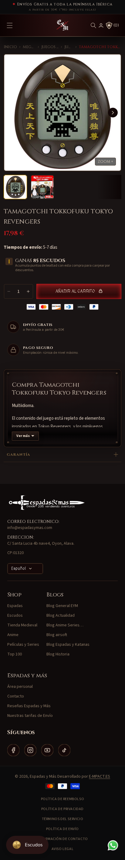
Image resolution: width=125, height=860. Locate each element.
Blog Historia (57, 654)
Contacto (15, 696)
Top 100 (14, 654)
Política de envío (62, 829)
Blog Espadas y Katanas (68, 645)
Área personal (20, 687)
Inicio (10, 47)
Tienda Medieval (22, 625)
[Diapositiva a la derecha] (113, 112)
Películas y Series (23, 645)
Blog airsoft (56, 635)
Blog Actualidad (60, 615)
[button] (93, 25)
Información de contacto (62, 839)
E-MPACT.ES (99, 776)
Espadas (15, 606)
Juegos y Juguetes (50, 47)
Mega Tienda (29, 47)
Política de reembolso (62, 799)
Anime (13, 635)
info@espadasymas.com (29, 528)
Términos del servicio (62, 819)
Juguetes (68, 47)
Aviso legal (63, 849)
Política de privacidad (62, 809)
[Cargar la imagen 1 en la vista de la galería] (15, 187)
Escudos (15, 615)
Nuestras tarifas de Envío (30, 716)
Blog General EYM (62, 606)
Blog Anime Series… (64, 625)
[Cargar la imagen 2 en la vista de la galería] (42, 187)
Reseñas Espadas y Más (29, 706)
